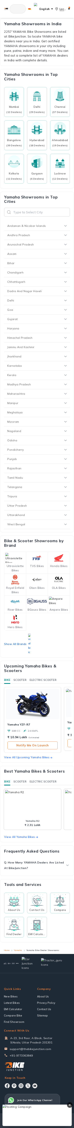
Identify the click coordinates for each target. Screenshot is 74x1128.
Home (7, 950)
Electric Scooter (43, 679)
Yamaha (18, 950)
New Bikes (11, 996)
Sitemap (42, 1015)
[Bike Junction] (6, 9)
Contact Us (44, 1009)
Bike (7, 679)
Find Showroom (14, 1021)
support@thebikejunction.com (30, 1049)
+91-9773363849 (21, 1055)
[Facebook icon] (7, 1085)
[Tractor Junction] (5, 963)
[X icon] (27, 1085)
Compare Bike (13, 1015)
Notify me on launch (32, 745)
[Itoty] (13, 963)
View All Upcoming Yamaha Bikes (26, 757)
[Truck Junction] (9, 963)
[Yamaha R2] (32, 804)
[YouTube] (34, 1085)
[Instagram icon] (21, 1085)
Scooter (19, 679)
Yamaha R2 (33, 820)
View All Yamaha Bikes (19, 837)
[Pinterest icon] (14, 1085)
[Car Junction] (28, 963)
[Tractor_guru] (54, 963)
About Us (43, 996)
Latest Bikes (12, 1002)
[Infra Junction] (17, 963)
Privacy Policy (46, 1002)
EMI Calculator (13, 1009)
